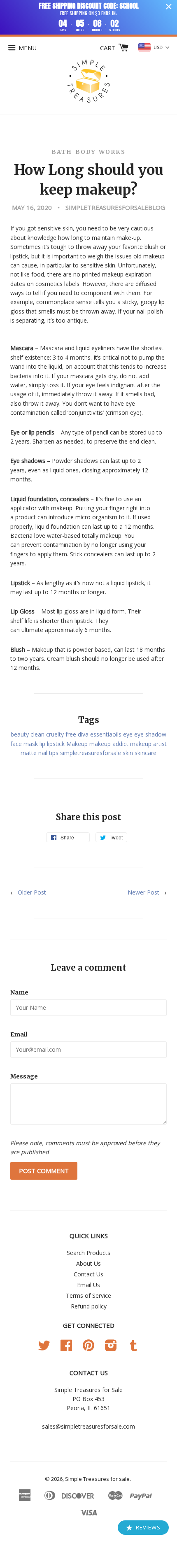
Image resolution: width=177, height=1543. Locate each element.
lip (42, 744)
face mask (24, 744)
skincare (145, 753)
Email (18, 1034)
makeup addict (108, 744)
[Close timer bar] (168, 6)
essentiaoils (105, 734)
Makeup (77, 744)
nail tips (48, 753)
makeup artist (148, 744)
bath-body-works (88, 152)
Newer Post (143, 892)
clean (37, 734)
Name (19, 992)
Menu (28, 48)
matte (29, 753)
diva (83, 734)
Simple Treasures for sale (97, 1479)
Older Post (32, 892)
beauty (20, 734)
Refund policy (89, 1306)
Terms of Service (88, 1295)
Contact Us (88, 1274)
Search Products (88, 1253)
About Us (88, 1263)
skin (128, 753)
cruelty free (61, 734)
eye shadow (150, 734)
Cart (108, 48)
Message (24, 1076)
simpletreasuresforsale (90, 753)
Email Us (88, 1285)
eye (128, 734)
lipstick (56, 744)
